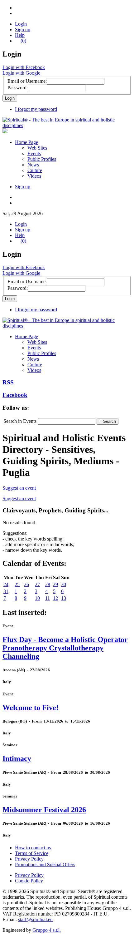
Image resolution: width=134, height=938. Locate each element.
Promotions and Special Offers (45, 864)
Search (109, 421)
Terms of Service (31, 853)
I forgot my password (36, 109)
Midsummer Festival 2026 (44, 810)
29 (55, 584)
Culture (34, 170)
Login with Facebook (23, 67)
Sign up (22, 29)
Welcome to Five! (30, 708)
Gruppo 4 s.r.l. (46, 930)
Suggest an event (19, 488)
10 (37, 598)
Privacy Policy (29, 858)
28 (47, 584)
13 (63, 598)
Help (20, 35)
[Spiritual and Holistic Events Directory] (67, 125)
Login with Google (21, 73)
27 (37, 584)
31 (5, 591)
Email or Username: (27, 81)
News (33, 164)
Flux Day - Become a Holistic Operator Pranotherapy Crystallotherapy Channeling (65, 647)
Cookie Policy (29, 880)
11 (47, 598)
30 (63, 584)
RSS (8, 382)
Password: (17, 87)
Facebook (14, 395)
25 (17, 584)
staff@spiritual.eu (35, 919)
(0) (23, 40)
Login (21, 24)
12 (55, 598)
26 (26, 584)
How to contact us (33, 847)
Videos (34, 176)
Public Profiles (41, 159)
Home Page (26, 142)
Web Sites (37, 148)
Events (34, 153)
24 (5, 584)
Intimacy (16, 758)
